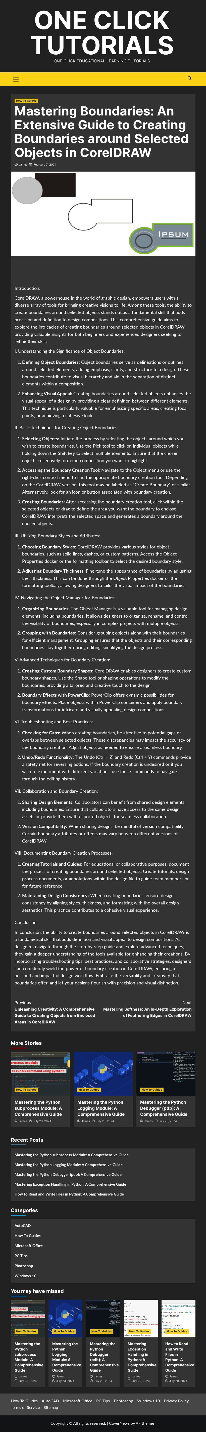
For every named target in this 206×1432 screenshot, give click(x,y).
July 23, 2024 (42, 1121)
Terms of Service (25, 1408)
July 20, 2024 (141, 1381)
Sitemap (51, 1408)
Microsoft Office (29, 1246)
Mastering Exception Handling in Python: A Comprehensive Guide (70, 1184)
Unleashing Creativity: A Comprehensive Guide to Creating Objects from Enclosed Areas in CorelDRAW (55, 1012)
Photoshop (24, 1266)
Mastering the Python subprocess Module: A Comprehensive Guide (38, 1108)
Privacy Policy (176, 1401)
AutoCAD (23, 1226)
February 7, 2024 (45, 164)
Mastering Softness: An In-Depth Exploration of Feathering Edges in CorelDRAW (147, 1009)
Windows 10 (25, 1276)
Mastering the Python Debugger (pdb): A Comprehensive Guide (163, 1108)
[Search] (190, 78)
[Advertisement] (106, 271)
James (23, 164)
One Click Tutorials (102, 32)
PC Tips (21, 1256)
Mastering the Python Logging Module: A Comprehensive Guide (101, 1108)
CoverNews (119, 1423)
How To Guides (26, 100)
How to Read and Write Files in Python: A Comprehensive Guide (69, 1194)
